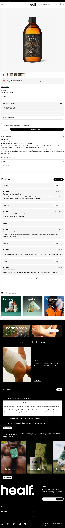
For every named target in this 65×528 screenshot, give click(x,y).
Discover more (7, 477)
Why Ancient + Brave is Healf (8, 157)
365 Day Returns (23, 1)
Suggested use (5, 165)
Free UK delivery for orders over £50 (52, 1)
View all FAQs (7, 428)
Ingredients (4, 161)
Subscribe (59, 499)
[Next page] (36, 278)
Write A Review (58, 179)
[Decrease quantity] (3, 129)
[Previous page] (28, 278)
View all (59, 389)
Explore (4, 511)
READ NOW (37, 381)
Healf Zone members (7, 125)
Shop (3, 507)
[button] (32, 90)
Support (4, 516)
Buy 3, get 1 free (35, 1)
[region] (32, 40)
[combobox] (33, 113)
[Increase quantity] (8, 129)
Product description (6, 136)
